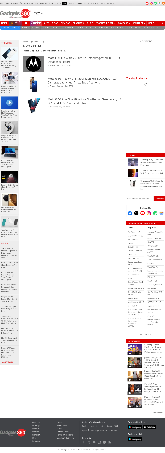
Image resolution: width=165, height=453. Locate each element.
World (9, 3)
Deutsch (103, 431)
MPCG (103, 3)
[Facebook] (130, 213)
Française (113, 431)
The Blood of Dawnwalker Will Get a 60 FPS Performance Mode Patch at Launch (9, 320)
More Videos (157, 412)
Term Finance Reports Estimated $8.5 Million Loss (9, 309)
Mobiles (25, 28)
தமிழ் (103, 426)
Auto (47, 23)
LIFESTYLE (49, 3)
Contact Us (37, 435)
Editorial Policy (62, 432)
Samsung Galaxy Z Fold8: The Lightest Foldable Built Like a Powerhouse (152, 162)
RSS (34, 438)
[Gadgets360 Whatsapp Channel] (155, 213)
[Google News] (161, 213)
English (85, 426)
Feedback (36, 429)
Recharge (138, 23)
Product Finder (105, 23)
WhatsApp (104, 441)
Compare (123, 23)
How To (45, 28)
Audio (88, 28)
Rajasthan (94, 3)
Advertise (36, 441)
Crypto (80, 28)
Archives (35, 432)
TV (95, 28)
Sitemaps (36, 426)
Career (59, 423)
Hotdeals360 (117, 28)
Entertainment (67, 28)
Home (4, 23)
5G (158, 28)
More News (7, 362)
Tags (31, 42)
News (55, 23)
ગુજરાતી (85, 431)
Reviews (65, 23)
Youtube (94, 441)
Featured (132, 155)
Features (78, 23)
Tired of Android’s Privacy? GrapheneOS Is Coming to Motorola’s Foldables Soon (9, 253)
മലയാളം (95, 431)
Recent (5, 244)
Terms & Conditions (65, 435)
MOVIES (27, 3)
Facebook (83, 441)
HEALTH (58, 3)
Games (70, 3)
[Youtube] (142, 213)
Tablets (129, 28)
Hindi (92, 426)
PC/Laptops (103, 28)
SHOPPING (79, 3)
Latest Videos (134, 341)
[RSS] (163, 3)
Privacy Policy (62, 426)
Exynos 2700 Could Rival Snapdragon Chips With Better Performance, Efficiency (8, 352)
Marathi (110, 3)
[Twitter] (136, 213)
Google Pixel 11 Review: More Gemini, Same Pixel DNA (9, 299)
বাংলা (97, 426)
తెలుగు (109, 426)
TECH (64, 3)
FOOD (41, 3)
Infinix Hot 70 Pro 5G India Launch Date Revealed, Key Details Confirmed (9, 288)
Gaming (55, 28)
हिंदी (21, 3)
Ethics (59, 429)
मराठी (116, 426)
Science (138, 28)
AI (26, 23)
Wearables (149, 28)
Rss (109, 441)
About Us (36, 423)
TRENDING (6, 43)
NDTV (2, 3)
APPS (86, 3)
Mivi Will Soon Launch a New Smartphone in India (9, 340)
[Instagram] (149, 213)
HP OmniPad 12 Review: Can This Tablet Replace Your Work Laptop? (8, 276)
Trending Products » (136, 78)
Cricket (34, 3)
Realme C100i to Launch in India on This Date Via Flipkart (9, 331)
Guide (89, 23)
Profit (16, 3)
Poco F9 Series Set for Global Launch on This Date (9, 265)
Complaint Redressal (65, 438)
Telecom (35, 28)
